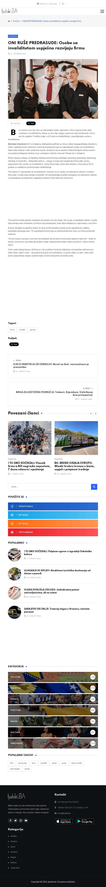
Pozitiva (13, 36)
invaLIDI (22, 330)
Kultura (14, 863)
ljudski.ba (52, 882)
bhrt (11, 763)
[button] (91, 413)
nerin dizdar (15, 769)
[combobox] (22, 487)
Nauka (13, 857)
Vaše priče (15, 868)
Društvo (14, 841)
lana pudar (22, 763)
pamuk (33, 330)
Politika (14, 836)
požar (64, 763)
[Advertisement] (53, 199)
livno (34, 763)
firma (12, 330)
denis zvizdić (76, 763)
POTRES (27, 769)
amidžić (44, 763)
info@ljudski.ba (64, 813)
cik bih (54, 763)
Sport (13, 847)
